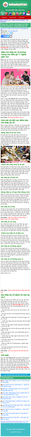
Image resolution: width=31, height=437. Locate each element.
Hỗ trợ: (3, 32)
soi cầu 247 (9, 34)
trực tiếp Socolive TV (9, 422)
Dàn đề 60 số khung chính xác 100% (14, 421)
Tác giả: (3, 34)
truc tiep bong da (18, 422)
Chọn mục (22, 17)
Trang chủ (4, 17)
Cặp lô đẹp (3, 421)
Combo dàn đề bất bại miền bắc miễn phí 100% (15, 374)
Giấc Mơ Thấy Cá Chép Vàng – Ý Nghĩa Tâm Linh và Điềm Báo (14, 218)
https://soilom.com (5, 20)
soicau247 (3, 21)
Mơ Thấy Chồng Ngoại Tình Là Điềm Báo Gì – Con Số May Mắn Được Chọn (15, 393)
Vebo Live (25, 422)
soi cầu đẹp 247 (12, 31)
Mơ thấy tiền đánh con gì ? (16, 117)
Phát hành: (4, 31)
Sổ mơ (11, 24)
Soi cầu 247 (12, 17)
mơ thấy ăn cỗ (12, 98)
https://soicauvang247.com (20, 20)
